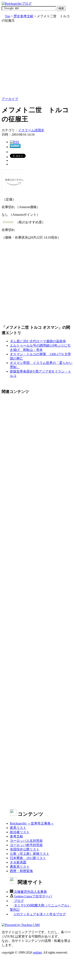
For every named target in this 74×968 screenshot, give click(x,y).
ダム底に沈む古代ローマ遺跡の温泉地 (38, 341)
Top (7, 16)
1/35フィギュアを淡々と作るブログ (39, 914)
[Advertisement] (37, 60)
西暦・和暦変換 (21, 871)
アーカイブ (10, 99)
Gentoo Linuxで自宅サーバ (32, 896)
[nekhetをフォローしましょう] (15, 147)
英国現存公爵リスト (24, 849)
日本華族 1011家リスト (28, 858)
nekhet (37, 952)
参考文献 (16, 836)
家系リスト (18, 827)
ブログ (18, 901)
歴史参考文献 (23, 16)
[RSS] (14, 142)
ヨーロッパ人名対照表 (26, 840)
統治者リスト (20, 832)
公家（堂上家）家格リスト (29, 853)
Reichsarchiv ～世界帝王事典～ (32, 823)
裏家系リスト (20, 866)
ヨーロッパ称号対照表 (26, 845)
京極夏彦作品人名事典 (30, 891)
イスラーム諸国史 (31, 130)
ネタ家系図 (18, 862)
